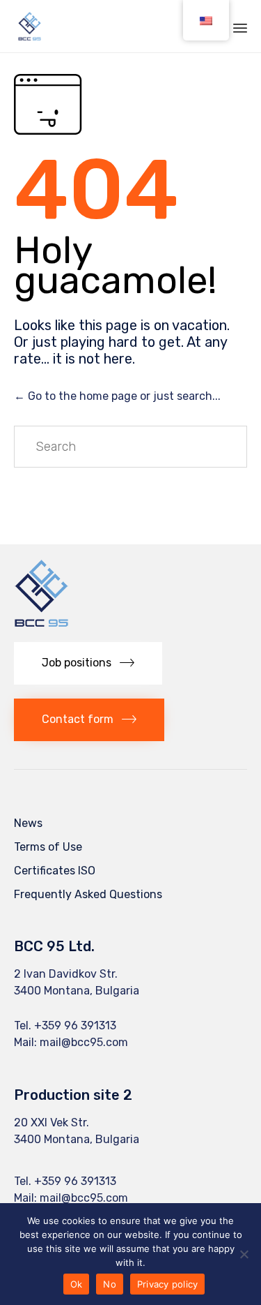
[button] (88, 663)
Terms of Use (48, 846)
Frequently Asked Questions (88, 894)
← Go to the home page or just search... (117, 396)
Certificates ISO (54, 870)
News (28, 823)
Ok (76, 1284)
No (109, 1284)
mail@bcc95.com (84, 1042)
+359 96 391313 (75, 1025)
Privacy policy (167, 1284)
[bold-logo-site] (41, 624)
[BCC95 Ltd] (29, 26)
